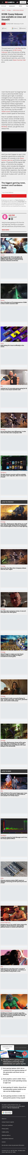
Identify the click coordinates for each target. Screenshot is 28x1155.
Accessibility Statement (7, 1138)
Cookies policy (5, 1132)
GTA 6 (20, 6)
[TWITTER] (10, 219)
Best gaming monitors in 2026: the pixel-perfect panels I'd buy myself (14, 1097)
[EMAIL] (12, 219)
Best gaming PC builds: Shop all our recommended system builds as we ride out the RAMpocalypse (14, 1089)
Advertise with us (6, 1135)
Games (3, 10)
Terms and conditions (7, 1125)
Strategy (9, 10)
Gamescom (12, 6)
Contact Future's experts (8, 1122)
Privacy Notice (21, 201)
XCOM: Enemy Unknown (18, 10)
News (3, 24)
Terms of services (19, 200)
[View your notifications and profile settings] (13, 2)
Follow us (16, 28)
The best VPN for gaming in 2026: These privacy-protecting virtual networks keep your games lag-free (14, 1061)
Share (5, 28)
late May (18, 48)
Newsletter (23, 28)
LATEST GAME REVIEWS (20, 1047)
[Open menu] (2, 2)
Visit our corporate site (13, 1107)
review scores (5, 111)
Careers (4, 1142)
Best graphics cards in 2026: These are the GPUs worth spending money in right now (15, 1081)
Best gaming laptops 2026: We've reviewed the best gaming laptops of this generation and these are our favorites (14, 1071)
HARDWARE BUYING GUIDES (7, 1047)
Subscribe (23, 2)
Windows (4, 126)
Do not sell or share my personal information (13, 1145)
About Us (4, 1118)
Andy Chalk (10, 23)
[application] (14, 140)
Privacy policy (5, 1128)
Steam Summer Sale (19, 60)
